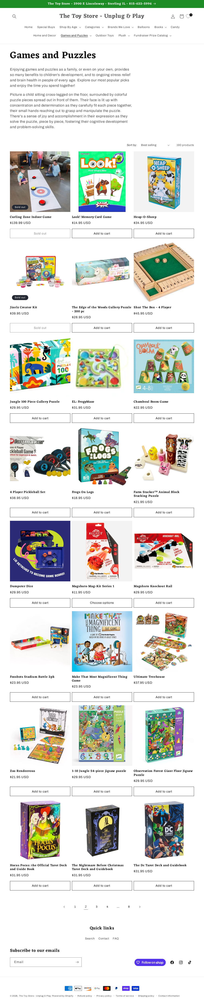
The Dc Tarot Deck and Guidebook (160, 865)
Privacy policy (104, 996)
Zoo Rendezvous (22, 771)
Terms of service (125, 996)
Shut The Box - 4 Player (152, 307)
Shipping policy (146, 996)
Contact (103, 938)
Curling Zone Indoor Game (30, 217)
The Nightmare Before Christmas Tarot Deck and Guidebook (98, 867)
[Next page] (139, 906)
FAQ (116, 938)
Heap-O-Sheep (145, 217)
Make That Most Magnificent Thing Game (100, 679)
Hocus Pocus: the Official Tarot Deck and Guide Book (38, 867)
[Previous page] (64, 906)
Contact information (168, 996)
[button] (14, 16)
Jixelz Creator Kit (23, 307)
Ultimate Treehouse (149, 677)
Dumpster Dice (21, 586)
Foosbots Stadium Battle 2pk (32, 677)
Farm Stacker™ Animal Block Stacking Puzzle (156, 494)
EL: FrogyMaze (83, 402)
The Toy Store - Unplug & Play (35, 996)
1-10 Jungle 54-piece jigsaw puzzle (99, 771)
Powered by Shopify (63, 996)
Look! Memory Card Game (92, 217)
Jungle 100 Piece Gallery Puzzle (35, 402)
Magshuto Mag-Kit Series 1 (93, 586)
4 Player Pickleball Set (27, 492)
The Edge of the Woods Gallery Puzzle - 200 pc (101, 309)
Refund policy (84, 996)
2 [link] (86, 906)
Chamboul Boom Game (151, 402)
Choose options (102, 602)
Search (90, 938)
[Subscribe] (77, 962)
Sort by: (132, 145)
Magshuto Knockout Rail (153, 586)
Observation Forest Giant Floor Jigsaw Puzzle (163, 773)
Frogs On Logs (83, 492)
